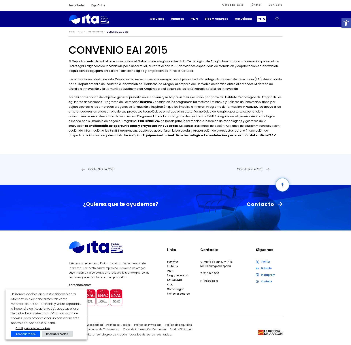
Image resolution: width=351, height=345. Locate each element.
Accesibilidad (94, 325)
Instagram (268, 275)
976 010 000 (211, 273)
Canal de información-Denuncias (144, 329)
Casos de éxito (233, 5)
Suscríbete (76, 5)
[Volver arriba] (282, 185)
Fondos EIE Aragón (181, 329)
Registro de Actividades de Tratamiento (94, 329)
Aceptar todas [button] (26, 334)
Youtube (266, 281)
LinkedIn (266, 268)
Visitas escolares (178, 294)
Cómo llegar (175, 289)
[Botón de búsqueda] (277, 18)
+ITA (261, 19)
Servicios (157, 19)
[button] (346, 23)
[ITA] (89, 23)
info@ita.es (211, 281)
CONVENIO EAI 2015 (101, 169)
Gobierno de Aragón (132, 268)
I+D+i (194, 19)
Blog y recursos (216, 19)
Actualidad (243, 19)
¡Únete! (256, 5)
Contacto (275, 5)
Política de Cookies (118, 325)
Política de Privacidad (147, 325)
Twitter (265, 261)
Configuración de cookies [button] (33, 328)
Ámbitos (177, 19)
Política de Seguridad (178, 325)
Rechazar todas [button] (57, 334)
